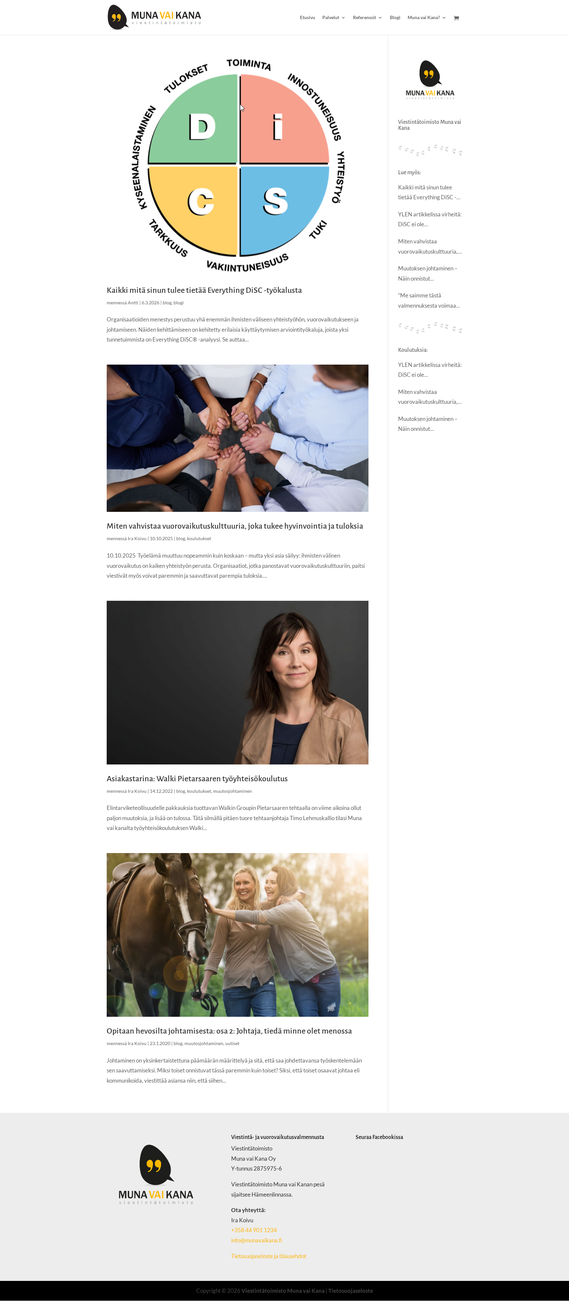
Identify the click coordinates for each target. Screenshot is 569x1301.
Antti (133, 302)
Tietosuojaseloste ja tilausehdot (269, 1256)
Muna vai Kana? (424, 17)
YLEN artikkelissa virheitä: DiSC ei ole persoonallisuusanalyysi (430, 220)
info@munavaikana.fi (256, 1240)
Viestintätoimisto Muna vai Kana (283, 1290)
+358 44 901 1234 (254, 1230)
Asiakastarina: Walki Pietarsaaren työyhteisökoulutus (197, 778)
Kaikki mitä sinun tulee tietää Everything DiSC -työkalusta (204, 290)
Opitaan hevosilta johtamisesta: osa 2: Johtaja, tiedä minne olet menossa (229, 1031)
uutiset (232, 1043)
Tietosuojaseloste (350, 1290)
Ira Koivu (137, 538)
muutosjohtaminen (232, 791)
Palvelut (330, 17)
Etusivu (307, 17)
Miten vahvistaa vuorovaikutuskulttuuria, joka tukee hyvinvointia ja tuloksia (235, 526)
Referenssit (364, 17)
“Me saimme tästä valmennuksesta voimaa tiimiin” (427, 301)
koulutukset (199, 538)
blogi (179, 302)
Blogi (395, 17)
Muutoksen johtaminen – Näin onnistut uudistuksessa (427, 274)
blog (167, 302)
